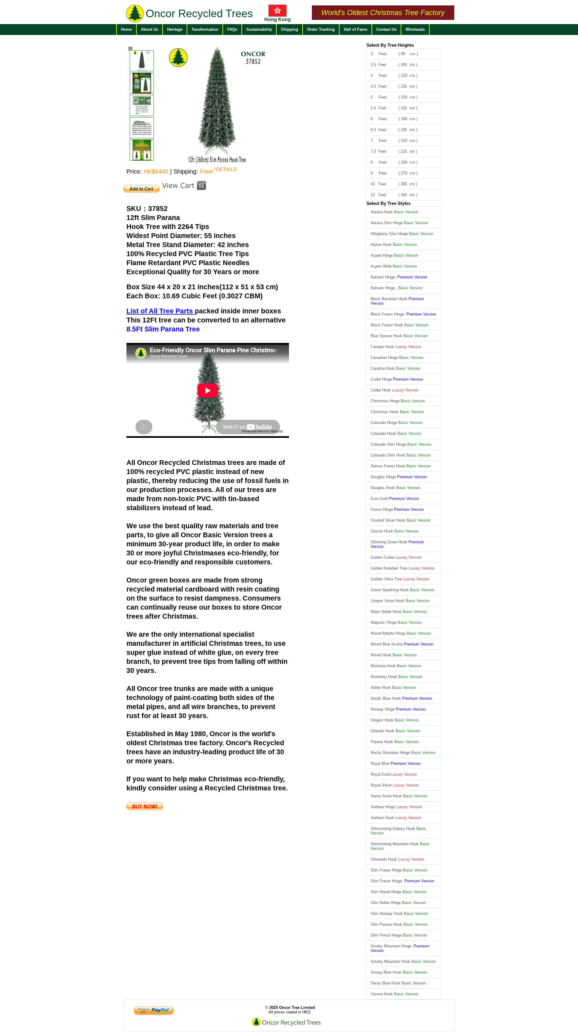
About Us (149, 29)
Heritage (174, 29)
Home (126, 29)
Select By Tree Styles (388, 203)
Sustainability (259, 29)
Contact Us (386, 29)
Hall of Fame (355, 29)
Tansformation (204, 29)
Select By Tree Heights (390, 45)
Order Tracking (321, 29)
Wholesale (415, 29)
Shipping (289, 29)
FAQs (232, 29)
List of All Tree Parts (160, 311)
